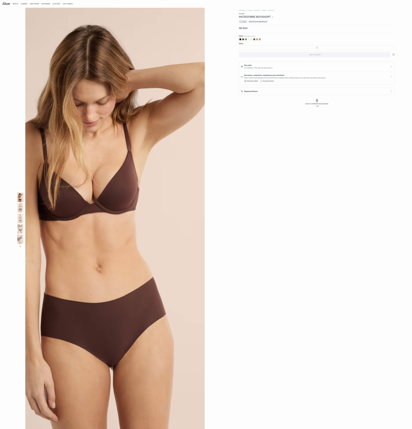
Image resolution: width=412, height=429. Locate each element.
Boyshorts (271, 10)
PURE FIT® (241, 13)
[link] (15, 4)
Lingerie (250, 10)
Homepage (242, 10)
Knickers (257, 10)
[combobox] (317, 47)
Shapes (264, 10)
